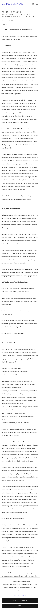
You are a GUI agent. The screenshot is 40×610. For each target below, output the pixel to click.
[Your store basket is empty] (33, 3)
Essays (4, 24)
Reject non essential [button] (20, 600)
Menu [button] (36, 3)
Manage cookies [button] (20, 595)
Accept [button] (20, 605)
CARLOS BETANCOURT (14, 4)
